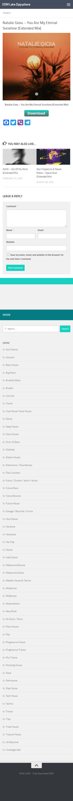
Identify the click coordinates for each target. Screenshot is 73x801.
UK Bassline (12, 742)
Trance (7, 13)
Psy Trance (11, 657)
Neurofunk (11, 611)
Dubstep (10, 449)
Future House (13, 503)
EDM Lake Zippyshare (16, 4)
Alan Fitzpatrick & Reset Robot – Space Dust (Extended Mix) (48, 173)
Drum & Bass (13, 442)
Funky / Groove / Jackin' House (21, 480)
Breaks (9, 388)
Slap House (11, 688)
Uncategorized (13, 749)
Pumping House (14, 665)
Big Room (11, 372)
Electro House (13, 457)
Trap (8, 719)
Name (10, 230)
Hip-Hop (10, 542)
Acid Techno (12, 349)
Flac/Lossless (13, 472)
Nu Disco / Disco (14, 619)
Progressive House (15, 642)
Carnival (10, 395)
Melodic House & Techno (18, 580)
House (9, 549)
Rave (8, 672)
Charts (9, 403)
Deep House (12, 426)
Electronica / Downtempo (19, 465)
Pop (8, 634)
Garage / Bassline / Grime (19, 511)
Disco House (12, 434)
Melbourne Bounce (15, 565)
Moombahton (13, 603)
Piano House (12, 626)
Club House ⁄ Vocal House (18, 411)
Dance (9, 418)
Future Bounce (13, 495)
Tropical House (13, 734)
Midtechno (11, 588)
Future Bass (12, 488)
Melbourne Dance (15, 572)
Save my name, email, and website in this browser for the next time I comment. (35, 257)
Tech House (12, 695)
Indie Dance (12, 557)
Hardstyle (11, 534)
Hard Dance (12, 519)
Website (10, 242)
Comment (12, 206)
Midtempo (11, 595)
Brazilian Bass (13, 380)
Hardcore (10, 526)
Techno (9, 703)
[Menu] (68, 4)
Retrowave (11, 680)
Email (41, 230)
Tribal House (12, 726)
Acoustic (10, 357)
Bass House (12, 364)
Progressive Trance (16, 649)
